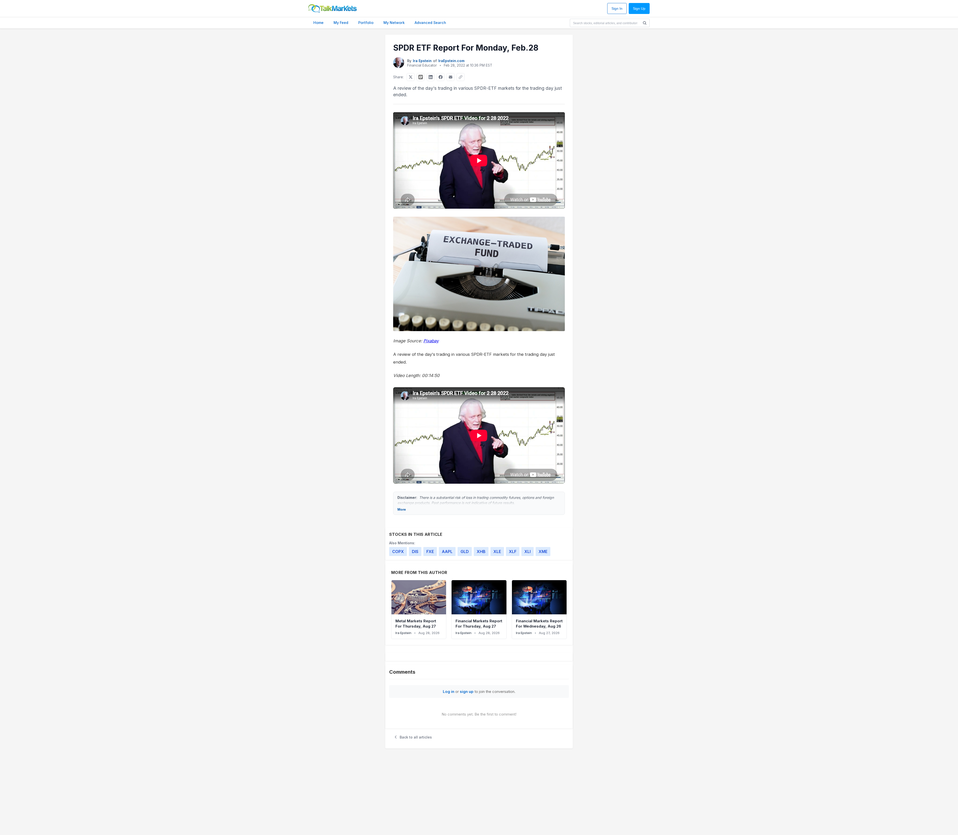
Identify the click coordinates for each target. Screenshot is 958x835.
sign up (467, 691)
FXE (430, 551)
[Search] (645, 23)
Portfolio (365, 22)
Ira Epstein (422, 61)
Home (318, 22)
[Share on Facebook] (441, 77)
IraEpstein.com (451, 61)
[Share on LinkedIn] (431, 77)
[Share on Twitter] (411, 77)
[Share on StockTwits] (421, 77)
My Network (394, 22)
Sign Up (639, 8)
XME (543, 551)
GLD (465, 551)
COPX (398, 551)
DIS (415, 551)
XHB (481, 551)
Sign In (616, 8)
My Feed (341, 22)
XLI (527, 551)
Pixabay (431, 340)
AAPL (447, 551)
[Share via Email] (451, 77)
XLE (497, 551)
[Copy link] (461, 77)
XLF (512, 551)
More (401, 509)
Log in (448, 691)
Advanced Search (430, 22)
